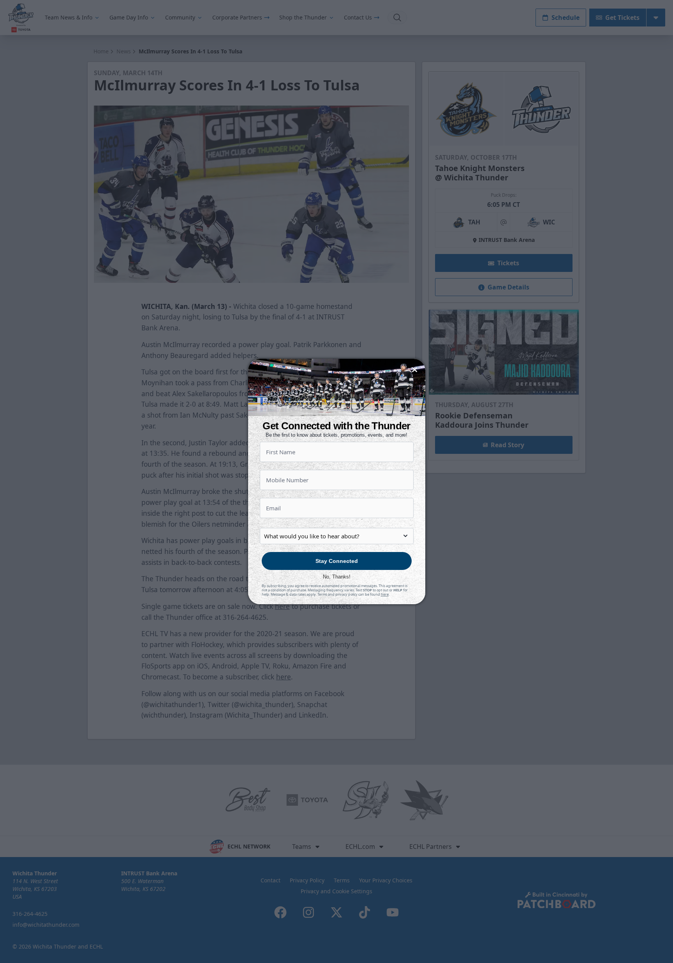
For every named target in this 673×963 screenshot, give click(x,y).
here (385, 594)
